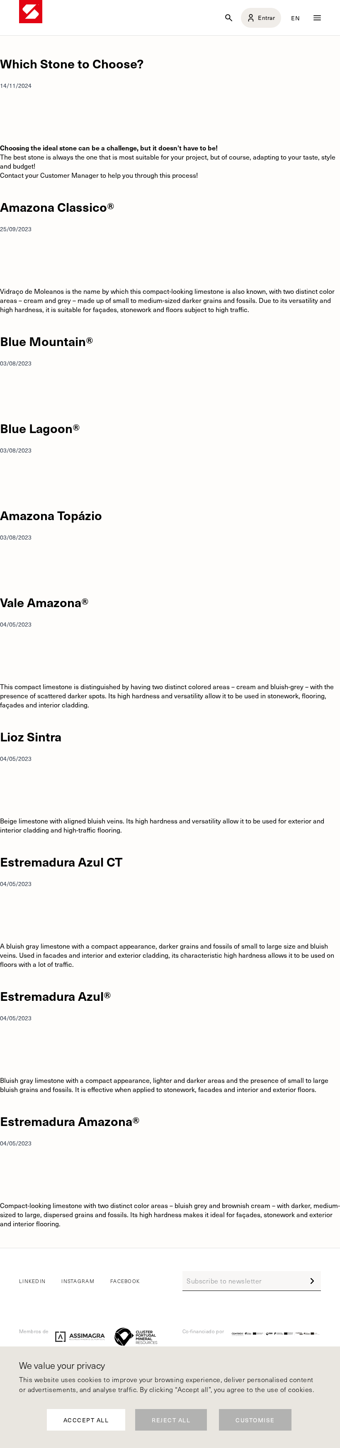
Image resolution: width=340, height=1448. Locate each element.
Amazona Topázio (51, 515)
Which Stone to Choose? (71, 63)
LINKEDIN (32, 1281)
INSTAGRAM (78, 1281)
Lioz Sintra (30, 736)
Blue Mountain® (46, 341)
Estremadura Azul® (55, 995)
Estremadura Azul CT (61, 861)
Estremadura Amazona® (70, 1120)
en (296, 18)
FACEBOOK (125, 1281)
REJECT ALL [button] (171, 1420)
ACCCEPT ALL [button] (86, 1420)
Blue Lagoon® (40, 428)
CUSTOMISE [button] (255, 1420)
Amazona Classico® (57, 206)
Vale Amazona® (44, 602)
